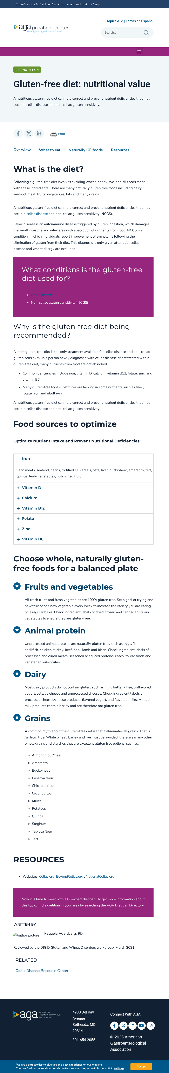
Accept (141, 1066)
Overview (22, 150)
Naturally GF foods (86, 150)
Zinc (26, 529)
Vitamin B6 (32, 539)
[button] (139, 50)
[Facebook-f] (114, 1026)
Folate (28, 518)
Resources (120, 150)
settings (119, 1068)
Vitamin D (31, 487)
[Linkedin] (132, 1026)
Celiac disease (42, 295)
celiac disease (37, 213)
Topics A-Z (114, 21)
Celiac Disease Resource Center (41, 970)
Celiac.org (46, 876)
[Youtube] (141, 1026)
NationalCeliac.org (100, 876)
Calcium (30, 498)
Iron (26, 458)
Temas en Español (140, 21)
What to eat (49, 150)
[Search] (146, 32)
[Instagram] (151, 1026)
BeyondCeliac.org (69, 876)
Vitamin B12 (33, 508)
